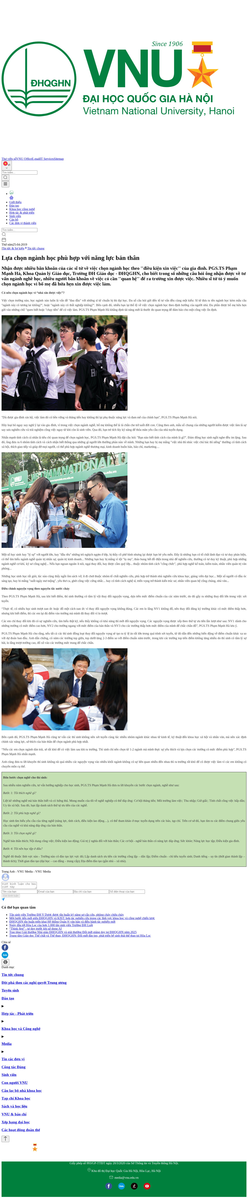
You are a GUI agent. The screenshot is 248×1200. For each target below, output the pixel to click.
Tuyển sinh (10, 990)
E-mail (36, 158)
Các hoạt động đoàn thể (21, 1130)
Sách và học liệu (14, 1106)
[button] (124, 948)
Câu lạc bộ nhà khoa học (22, 1091)
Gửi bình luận (10, 895)
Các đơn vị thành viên (22, 223)
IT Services (47, 158)
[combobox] (7, 165)
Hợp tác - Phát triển (17, 1014)
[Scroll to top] (5, 1139)
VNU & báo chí (14, 1114)
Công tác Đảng (14, 1067)
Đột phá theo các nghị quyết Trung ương (34, 983)
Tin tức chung (35, 248)
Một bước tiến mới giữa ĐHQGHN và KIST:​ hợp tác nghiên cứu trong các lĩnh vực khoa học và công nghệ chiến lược (82, 918)
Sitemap (59, 158)
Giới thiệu (15, 202)
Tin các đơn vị (13, 1059)
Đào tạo (14, 205)
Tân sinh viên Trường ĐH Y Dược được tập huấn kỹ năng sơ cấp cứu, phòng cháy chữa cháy (66, 914)
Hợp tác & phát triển (21, 212)
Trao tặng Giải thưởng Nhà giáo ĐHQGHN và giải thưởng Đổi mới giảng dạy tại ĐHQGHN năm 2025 (73, 932)
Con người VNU (15, 1083)
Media (7, 1044)
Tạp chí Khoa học (16, 1098)
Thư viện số (9, 158)
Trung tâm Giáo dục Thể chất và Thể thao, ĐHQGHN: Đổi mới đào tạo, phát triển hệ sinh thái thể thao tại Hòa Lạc (80, 935)
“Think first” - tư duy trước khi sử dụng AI (35, 928)
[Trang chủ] (118, 155)
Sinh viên (15, 216)
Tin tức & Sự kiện (13, 248)
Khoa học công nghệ (22, 209)
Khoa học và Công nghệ (21, 1029)
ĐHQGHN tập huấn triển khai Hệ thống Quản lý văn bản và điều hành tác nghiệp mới (62, 921)
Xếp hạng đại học (16, 1122)
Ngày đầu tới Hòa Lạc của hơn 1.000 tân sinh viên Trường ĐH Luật (51, 925)
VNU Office (24, 158)
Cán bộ (13, 219)
